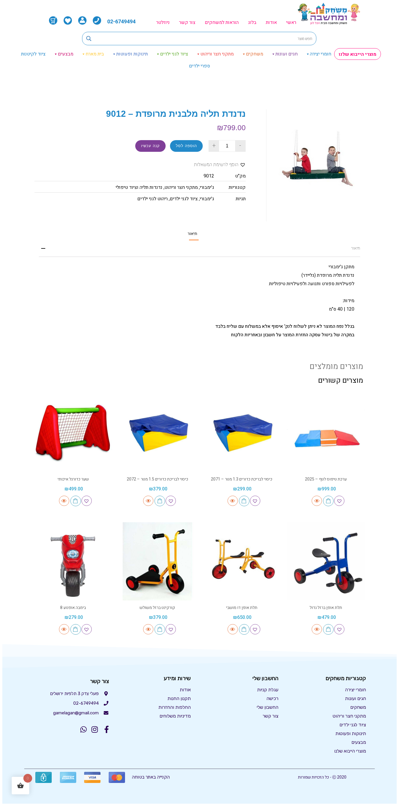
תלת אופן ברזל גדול (326, 608)
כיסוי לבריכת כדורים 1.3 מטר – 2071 (241, 479)
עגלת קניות (267, 689)
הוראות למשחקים (222, 22)
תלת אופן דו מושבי (241, 608)
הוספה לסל (186, 146)
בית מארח (95, 54)
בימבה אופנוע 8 (73, 608)
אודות (271, 22)
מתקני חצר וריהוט (217, 54)
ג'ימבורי (207, 187)
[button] (220, 165)
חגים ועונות (286, 54)
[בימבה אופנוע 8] (73, 561)
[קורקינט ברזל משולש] (157, 561)
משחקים (254, 54)
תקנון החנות (179, 698)
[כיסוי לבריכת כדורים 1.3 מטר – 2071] (241, 433)
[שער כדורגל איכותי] (73, 433)
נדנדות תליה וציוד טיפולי (139, 187)
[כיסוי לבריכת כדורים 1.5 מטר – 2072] (157, 433)
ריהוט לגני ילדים (152, 198)
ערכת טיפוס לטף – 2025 (326, 479)
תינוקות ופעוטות (132, 54)
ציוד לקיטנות (33, 54)
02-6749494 (121, 22)
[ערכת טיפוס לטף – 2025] (326, 433)
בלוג (252, 22)
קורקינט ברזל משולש (157, 608)
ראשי (291, 22)
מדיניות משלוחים (175, 716)
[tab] (192, 233)
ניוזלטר (163, 22)
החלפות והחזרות (174, 707)
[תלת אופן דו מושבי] (241, 561)
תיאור (192, 234)
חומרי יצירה (320, 54)
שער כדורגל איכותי (73, 479)
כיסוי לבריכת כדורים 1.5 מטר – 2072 (157, 479)
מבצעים (65, 54)
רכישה (272, 698)
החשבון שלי (267, 707)
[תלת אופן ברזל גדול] (326, 561)
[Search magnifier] (89, 38)
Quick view (317, 501)
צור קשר (187, 22)
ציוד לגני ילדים (174, 54)
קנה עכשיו (150, 146)
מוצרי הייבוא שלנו (357, 54)
